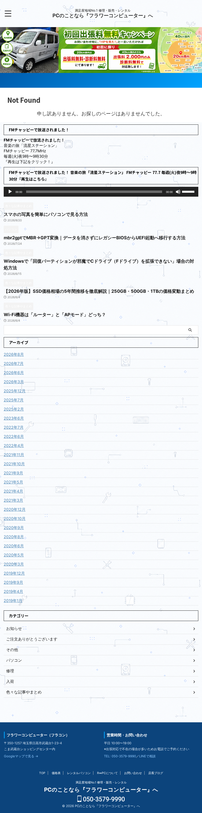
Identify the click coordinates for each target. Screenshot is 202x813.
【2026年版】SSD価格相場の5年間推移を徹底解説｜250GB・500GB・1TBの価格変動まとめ (99, 291)
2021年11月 (14, 454)
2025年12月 (15, 390)
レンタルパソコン (79, 773)
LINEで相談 (147, 756)
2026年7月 (14, 363)
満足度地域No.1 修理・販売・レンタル (101, 782)
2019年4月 (13, 591)
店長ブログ (155, 773)
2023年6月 (14, 418)
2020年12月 (15, 509)
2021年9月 (13, 472)
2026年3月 (14, 381)
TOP (42, 773)
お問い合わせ (133, 773)
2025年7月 (14, 400)
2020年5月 (14, 555)
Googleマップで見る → (21, 756)
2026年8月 (14, 354)
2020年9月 (14, 527)
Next (4, 45)
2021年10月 (14, 463)
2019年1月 (13, 600)
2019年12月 (14, 573)
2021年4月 (13, 491)
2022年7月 (14, 427)
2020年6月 (14, 545)
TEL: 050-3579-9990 (120, 756)
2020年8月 (14, 536)
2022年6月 (14, 436)
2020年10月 (15, 518)
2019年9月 (13, 582)
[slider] (189, 191)
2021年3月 (13, 500)
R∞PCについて (107, 773)
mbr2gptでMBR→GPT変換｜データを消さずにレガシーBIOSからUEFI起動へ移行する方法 (94, 237)
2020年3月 (14, 564)
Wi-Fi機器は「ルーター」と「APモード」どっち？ (55, 314)
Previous (197, 45)
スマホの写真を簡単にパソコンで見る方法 (46, 214)
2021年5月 (13, 482)
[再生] (10, 191)
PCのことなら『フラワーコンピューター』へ (102, 15)
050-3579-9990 (103, 799)
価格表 (56, 773)
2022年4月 (14, 445)
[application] (101, 192)
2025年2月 (14, 409)
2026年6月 (14, 372)
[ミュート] (178, 191)
